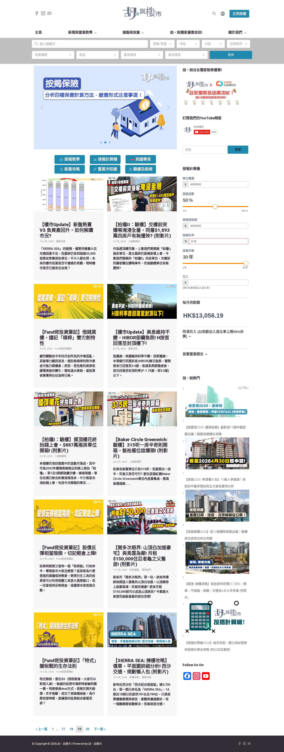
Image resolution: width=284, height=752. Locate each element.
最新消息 (60, 241)
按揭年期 (188, 250)
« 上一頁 (41, 729)
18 (71, 729)
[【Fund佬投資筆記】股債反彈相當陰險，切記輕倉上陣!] (68, 516)
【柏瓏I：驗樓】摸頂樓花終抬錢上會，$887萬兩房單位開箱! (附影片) (68, 445)
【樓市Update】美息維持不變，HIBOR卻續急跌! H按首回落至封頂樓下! (141, 337)
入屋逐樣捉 (134, 241)
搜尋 (231, 55)
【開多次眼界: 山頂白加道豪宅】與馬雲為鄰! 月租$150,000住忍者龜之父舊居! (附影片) (142, 556)
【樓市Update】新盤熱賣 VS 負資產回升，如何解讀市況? (66, 230)
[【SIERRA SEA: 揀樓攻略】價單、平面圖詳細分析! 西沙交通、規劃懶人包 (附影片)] (142, 630)
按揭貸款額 (190, 219)
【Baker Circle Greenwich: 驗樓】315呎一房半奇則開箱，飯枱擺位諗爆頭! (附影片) (140, 448)
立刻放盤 (239, 14)
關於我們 (235, 32)
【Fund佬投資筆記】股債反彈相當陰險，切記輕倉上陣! (68, 550)
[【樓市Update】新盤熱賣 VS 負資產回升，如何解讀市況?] (68, 194)
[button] (42, 107)
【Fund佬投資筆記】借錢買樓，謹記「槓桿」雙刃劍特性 (68, 337)
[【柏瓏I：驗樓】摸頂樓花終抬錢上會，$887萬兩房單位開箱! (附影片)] (68, 408)
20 (87, 729)
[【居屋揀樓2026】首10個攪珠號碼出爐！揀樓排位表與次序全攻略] (184, 525)
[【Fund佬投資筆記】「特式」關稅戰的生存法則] (68, 630)
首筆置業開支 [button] (193, 354)
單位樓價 (188, 178)
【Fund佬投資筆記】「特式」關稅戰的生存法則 (68, 663)
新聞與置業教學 (80, 32)
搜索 (238, 149)
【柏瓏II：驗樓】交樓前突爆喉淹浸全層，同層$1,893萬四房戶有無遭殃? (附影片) (142, 230)
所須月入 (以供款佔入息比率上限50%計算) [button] (213, 334)
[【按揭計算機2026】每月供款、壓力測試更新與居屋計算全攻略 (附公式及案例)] (184, 636)
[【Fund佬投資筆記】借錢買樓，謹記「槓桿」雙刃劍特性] (68, 301)
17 (63, 729)
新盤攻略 (134, 677)
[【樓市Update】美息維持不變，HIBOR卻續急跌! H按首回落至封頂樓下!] (142, 301)
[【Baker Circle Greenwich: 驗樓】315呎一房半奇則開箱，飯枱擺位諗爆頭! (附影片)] (142, 408)
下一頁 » (99, 729)
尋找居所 (146, 570)
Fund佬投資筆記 (63, 348)
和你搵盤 (134, 570)
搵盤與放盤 (131, 32)
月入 (185, 276)
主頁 (38, 32)
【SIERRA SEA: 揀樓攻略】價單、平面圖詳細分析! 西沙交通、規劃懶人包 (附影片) (142, 666)
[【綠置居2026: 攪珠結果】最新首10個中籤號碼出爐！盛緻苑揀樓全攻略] (184, 420)
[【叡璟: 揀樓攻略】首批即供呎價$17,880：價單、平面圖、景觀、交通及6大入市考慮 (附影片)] (184, 577)
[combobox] (162, 44)
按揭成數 (188, 193)
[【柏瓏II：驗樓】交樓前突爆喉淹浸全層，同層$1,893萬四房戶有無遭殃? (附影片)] (142, 194)
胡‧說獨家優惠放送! (186, 32)
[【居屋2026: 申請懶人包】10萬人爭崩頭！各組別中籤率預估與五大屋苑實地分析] (184, 473)
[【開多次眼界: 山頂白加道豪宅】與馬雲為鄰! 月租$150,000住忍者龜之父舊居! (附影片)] (142, 516)
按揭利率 (188, 235)
